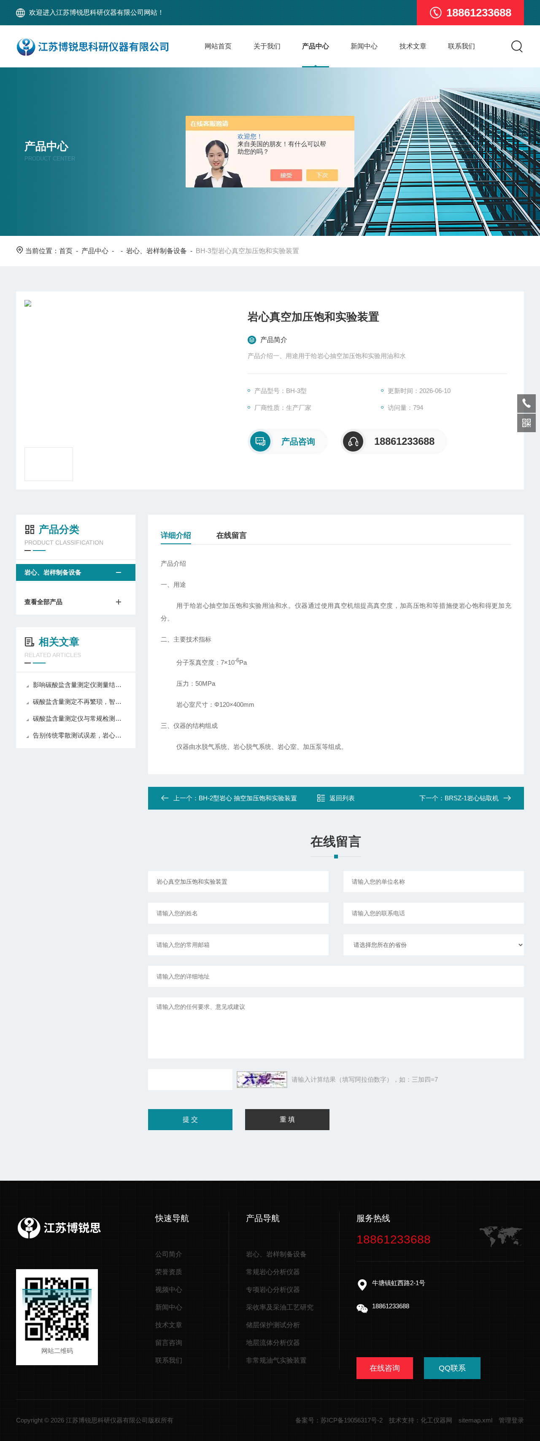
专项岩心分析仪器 (273, 1289)
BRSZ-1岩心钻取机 (472, 798)
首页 (66, 250)
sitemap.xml (475, 1420)
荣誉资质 (168, 1271)
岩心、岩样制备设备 (156, 250)
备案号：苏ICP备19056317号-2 (339, 1420)
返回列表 (342, 798)
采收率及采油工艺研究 (279, 1307)
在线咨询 (385, 1368)
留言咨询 (168, 1342)
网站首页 (218, 46)
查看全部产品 (43, 601)
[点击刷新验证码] (262, 1079)
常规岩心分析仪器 (273, 1271)
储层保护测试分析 (273, 1325)
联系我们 (461, 46)
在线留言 (231, 535)
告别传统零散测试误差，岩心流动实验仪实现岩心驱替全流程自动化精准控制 (80, 735)
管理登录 (511, 1420)
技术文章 (413, 46)
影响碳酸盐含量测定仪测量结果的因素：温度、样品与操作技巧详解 (80, 684)
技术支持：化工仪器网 (420, 1420)
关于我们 (267, 46)
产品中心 (315, 46)
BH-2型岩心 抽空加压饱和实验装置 (248, 798)
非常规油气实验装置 (276, 1360)
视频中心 (168, 1289)
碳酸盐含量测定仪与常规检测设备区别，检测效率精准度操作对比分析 (80, 718)
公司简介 (168, 1254)
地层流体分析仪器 (273, 1342)
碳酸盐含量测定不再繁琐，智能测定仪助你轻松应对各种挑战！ (80, 701)
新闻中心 (364, 46)
